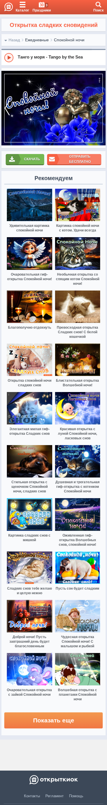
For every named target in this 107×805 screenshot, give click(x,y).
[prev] (7, 108)
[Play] (8, 57)
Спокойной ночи (69, 40)
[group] (53, 57)
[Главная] (6, 7)
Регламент (54, 796)
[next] (100, 108)
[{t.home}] (53, 779)
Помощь (76, 796)
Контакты (32, 796)
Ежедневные (37, 40)
